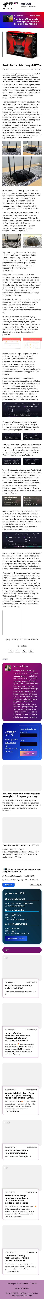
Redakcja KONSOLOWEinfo (17, 1283)
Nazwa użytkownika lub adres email (28, 730)
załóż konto (10, 742)
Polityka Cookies (22, 1288)
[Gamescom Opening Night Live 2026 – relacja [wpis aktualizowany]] (22, 1238)
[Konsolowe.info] (10, 4)
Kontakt (34, 1283)
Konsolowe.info (32, 1293)
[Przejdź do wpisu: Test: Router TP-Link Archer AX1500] (22, 830)
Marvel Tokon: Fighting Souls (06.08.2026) (22, 879)
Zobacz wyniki (36, 884)
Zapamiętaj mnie (27, 750)
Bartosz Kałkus (36, 69)
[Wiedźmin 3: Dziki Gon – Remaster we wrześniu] (22, 1133)
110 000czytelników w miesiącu (28, 4)
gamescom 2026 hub (16, 938)
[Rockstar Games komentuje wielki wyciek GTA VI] (22, 968)
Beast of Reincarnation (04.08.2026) (20, 876)
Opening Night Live (17, 906)
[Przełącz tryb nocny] (12, 8)
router (5, 659)
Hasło (22, 741)
